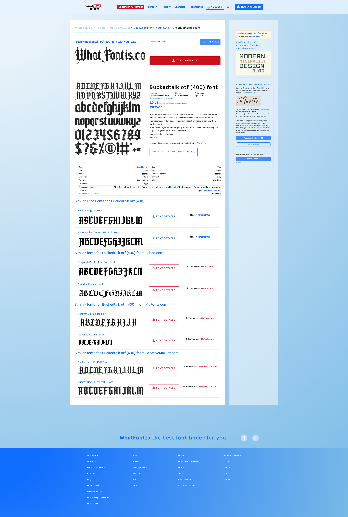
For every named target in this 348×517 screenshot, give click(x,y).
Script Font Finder (186, 486)
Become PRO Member (131, 7)
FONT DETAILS (165, 216)
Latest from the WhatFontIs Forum (252, 84)
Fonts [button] (151, 7)
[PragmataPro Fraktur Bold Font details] (111, 271)
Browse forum (253, 144)
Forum (181, 456)
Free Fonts (138, 474)
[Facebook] (244, 438)
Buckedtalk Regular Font (92, 314)
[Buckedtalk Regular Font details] (111, 322)
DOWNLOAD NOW (186, 60)
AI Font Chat (93, 474)
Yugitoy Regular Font (90, 210)
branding (174, 187)
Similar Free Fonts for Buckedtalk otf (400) (110, 201)
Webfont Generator (253, 159)
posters (149, 187)
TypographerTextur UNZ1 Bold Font (98, 232)
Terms (227, 462)
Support (216, 7)
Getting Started (140, 468)
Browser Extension (96, 468)
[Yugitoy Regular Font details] (111, 219)
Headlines (207, 190)
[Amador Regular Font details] (111, 293)
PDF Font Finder (94, 492)
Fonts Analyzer (94, 486)
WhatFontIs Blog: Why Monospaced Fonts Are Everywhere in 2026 (248, 45)
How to (136, 462)
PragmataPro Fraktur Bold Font (96, 262)
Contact (227, 480)
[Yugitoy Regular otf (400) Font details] (111, 390)
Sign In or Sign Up (251, 7)
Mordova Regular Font (91, 334)
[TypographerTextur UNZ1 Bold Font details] (111, 241)
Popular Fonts (184, 480)
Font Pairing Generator (98, 498)
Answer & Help (248, 93)
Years (180, 474)
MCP (135, 486)
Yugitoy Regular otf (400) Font (95, 382)
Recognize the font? (252, 138)
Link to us (91, 462)
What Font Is (93, 456)
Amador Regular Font (90, 284)
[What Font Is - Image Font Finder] (93, 7)
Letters (181, 468)
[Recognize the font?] (253, 101)
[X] (255, 438)
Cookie (227, 468)
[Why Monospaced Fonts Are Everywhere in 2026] (253, 63)
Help (135, 456)
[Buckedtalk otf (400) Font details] (111, 370)
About (226, 474)
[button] (230, 7)
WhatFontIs (82, 28)
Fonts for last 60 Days (188, 462)
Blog (89, 480)
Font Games (196, 7)
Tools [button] (165, 7)
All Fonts (100, 28)
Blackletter (142, 167)
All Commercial (120, 28)
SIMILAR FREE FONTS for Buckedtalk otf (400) (173, 152)
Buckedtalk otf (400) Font (93, 362)
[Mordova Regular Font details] (111, 343)
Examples (180, 7)
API (134, 480)
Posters (217, 190)
